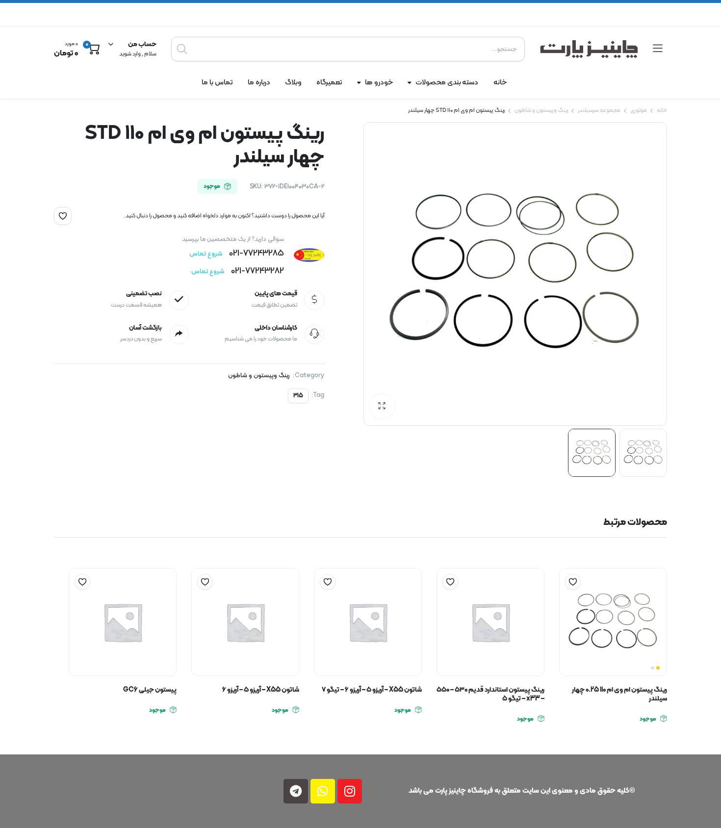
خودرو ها (379, 82)
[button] (63, 216)
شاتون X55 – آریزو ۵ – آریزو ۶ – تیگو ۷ (372, 690)
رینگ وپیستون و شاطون (541, 110)
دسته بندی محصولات (447, 82)
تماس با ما (217, 82)
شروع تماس (205, 254)
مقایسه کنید (568, 601)
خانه (500, 82)
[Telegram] (295, 791)
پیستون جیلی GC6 (150, 690)
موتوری (638, 110)
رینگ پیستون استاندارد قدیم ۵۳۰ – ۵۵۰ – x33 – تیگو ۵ (490, 694)
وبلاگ (293, 82)
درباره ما (259, 82)
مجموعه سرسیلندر (599, 110)
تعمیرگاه (329, 82)
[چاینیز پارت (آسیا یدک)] (589, 49)
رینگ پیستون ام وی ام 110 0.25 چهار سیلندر (619, 694)
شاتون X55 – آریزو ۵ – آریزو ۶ (260, 690)
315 (298, 395)
